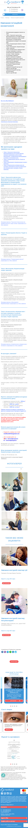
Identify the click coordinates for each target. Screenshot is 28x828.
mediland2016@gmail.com (11, 433)
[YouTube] (8, 793)
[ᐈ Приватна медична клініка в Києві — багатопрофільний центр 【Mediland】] (13, 2)
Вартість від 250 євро (11, 68)
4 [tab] (16, 706)
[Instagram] (5, 793)
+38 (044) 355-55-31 (5, 815)
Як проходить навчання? (12, 55)
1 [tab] (10, 706)
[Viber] (11, 793)
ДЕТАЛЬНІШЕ (6, 583)
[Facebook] (2, 793)
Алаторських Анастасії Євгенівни (9, 121)
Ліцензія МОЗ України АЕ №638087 (9, 824)
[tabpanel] (14, 690)
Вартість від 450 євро (11, 72)
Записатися (15, 14)
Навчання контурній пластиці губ (14, 67)
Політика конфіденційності (7, 804)
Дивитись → (9, 729)
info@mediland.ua (5, 812)
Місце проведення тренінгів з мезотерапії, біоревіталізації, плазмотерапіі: (13, 64)
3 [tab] (14, 706)
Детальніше (13, 700)
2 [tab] (12, 706)
